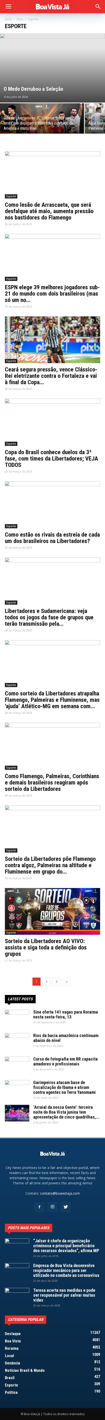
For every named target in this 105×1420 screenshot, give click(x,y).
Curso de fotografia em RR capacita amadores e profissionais (65, 1061)
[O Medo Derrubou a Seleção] (52, 68)
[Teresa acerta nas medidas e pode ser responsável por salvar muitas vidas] (17, 1296)
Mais (20, 19)
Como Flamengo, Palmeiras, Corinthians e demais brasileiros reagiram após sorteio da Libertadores (52, 782)
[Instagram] (52, 1207)
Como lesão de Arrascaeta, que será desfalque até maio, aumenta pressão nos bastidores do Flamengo (49, 211)
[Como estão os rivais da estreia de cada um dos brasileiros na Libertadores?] (52, 505)
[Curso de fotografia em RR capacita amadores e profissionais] (17, 1065)
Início (8, 19)
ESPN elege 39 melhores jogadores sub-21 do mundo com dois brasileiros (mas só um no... (52, 293)
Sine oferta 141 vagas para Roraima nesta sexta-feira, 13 (65, 1014)
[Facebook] (39, 1207)
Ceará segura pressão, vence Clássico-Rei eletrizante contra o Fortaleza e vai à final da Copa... (51, 376)
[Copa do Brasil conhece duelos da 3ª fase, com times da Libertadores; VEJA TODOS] (52, 422)
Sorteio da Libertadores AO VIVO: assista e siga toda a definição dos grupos (46, 947)
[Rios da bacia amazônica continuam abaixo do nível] (17, 1041)
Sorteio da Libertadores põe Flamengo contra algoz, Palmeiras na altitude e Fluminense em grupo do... (50, 865)
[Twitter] (66, 1207)
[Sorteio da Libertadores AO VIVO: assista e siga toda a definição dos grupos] (52, 911)
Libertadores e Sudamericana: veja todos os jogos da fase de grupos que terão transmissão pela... (49, 617)
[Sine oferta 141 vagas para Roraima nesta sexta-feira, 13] (17, 1018)
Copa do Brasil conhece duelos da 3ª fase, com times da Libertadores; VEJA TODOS (51, 458)
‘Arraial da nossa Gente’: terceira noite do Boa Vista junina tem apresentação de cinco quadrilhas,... (66, 1112)
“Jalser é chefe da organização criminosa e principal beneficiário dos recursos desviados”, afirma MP (66, 1245)
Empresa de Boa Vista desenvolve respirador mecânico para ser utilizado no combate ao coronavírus (66, 1270)
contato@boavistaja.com (60, 1193)
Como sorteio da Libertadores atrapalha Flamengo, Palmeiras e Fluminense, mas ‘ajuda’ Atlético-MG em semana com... (52, 700)
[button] (98, 6)
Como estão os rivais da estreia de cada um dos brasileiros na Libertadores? (52, 537)
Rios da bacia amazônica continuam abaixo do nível (65, 1038)
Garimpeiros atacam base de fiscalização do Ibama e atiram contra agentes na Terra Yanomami (64, 1087)
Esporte (11, 196)
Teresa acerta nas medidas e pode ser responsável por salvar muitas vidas (64, 1295)
